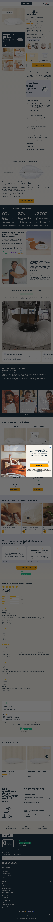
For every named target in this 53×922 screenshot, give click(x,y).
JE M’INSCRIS (39, 465)
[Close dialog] (50, 446)
